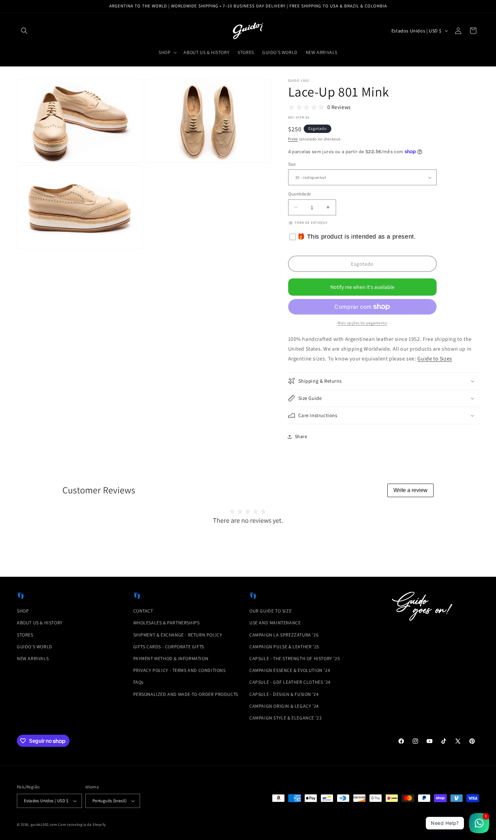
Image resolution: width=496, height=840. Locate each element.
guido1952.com (44, 824)
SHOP (23, 611)
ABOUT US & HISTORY (40, 623)
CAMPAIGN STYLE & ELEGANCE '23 (285, 718)
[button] (24, 30)
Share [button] (301, 436)
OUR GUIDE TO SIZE (270, 611)
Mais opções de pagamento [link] (362, 322)
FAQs (138, 682)
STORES (25, 635)
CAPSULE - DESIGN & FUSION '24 (284, 694)
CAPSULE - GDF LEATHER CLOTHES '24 (290, 682)
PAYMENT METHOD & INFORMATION (171, 658)
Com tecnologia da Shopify (82, 824)
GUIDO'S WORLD (34, 647)
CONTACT (143, 611)
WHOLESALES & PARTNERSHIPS (166, 623)
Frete (293, 138)
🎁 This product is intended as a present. (356, 236)
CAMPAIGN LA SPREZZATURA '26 (284, 635)
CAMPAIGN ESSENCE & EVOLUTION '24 (289, 670)
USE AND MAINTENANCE (275, 623)
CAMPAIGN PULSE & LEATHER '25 (284, 647)
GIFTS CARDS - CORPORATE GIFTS (168, 647)
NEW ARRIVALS (33, 658)
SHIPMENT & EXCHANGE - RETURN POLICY (177, 635)
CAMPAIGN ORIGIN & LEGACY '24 (284, 706)
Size (292, 164)
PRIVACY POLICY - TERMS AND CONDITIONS (179, 670)
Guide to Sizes (434, 358)
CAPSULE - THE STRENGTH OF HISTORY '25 (294, 658)
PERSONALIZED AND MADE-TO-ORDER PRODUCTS (185, 694)
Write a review (410, 490)
